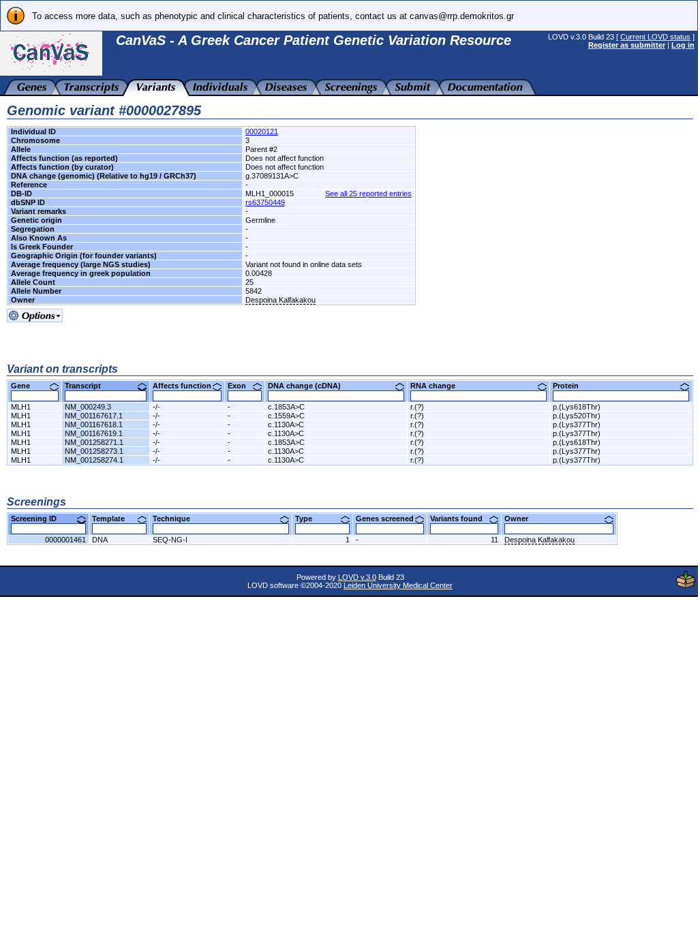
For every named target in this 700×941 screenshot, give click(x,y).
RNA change (438, 386)
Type (308, 518)
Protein (571, 386)
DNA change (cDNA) (309, 386)
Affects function (187, 386)
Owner (521, 518)
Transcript (88, 386)
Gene (25, 386)
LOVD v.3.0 (357, 577)
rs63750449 (265, 202)
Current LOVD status (655, 37)
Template (113, 518)
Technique (176, 518)
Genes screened (390, 518)
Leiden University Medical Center (398, 585)
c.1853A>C (286, 407)
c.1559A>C (286, 416)
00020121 (261, 131)
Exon (242, 386)
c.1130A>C (286, 424)
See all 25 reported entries (368, 193)
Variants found (461, 518)
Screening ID (39, 518)
